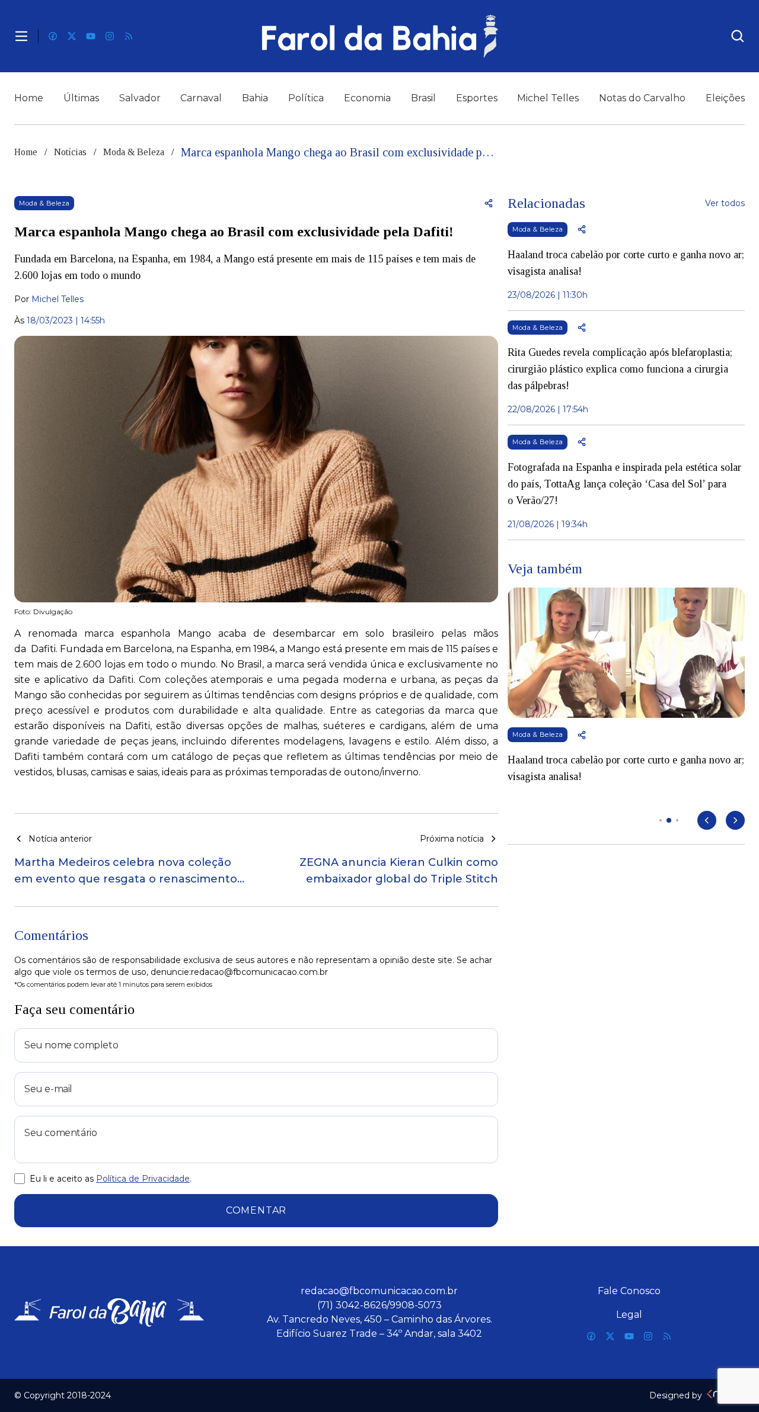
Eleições (725, 98)
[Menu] (21, 36)
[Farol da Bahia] (379, 36)
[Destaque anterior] (706, 820)
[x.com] (71, 36)
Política (306, 98)
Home (28, 98)
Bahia (255, 98)
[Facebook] (53, 36)
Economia (367, 98)
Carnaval (201, 98)
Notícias (70, 152)
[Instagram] (109, 36)
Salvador (140, 98)
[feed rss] (128, 36)
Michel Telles (548, 98)
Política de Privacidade (143, 1178)
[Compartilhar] (488, 203)
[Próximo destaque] (735, 820)
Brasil (423, 98)
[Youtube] (90, 36)
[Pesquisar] (738, 36)
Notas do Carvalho (642, 98)
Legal (629, 1314)
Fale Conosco (629, 1291)
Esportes (477, 98)
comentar (256, 1210)
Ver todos (725, 203)
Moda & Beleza (133, 152)
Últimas (81, 98)
